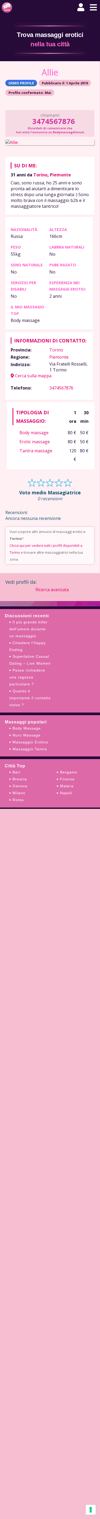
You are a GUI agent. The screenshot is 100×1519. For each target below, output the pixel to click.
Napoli (66, 793)
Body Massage (27, 728)
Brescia (20, 779)
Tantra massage (35, 451)
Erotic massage (34, 442)
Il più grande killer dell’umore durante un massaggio (28, 629)
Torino (40, 175)
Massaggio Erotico (30, 742)
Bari (16, 772)
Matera (67, 786)
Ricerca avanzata (52, 590)
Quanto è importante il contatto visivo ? (30, 698)
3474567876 (53, 121)
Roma (18, 800)
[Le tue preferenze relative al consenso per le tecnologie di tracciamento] (91, 1510)
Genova (20, 786)
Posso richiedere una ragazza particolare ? (27, 677)
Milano (19, 793)
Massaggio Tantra (30, 749)
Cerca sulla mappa (32, 376)
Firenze (67, 779)
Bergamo (68, 772)
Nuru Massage (27, 735)
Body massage (34, 433)
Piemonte (60, 175)
